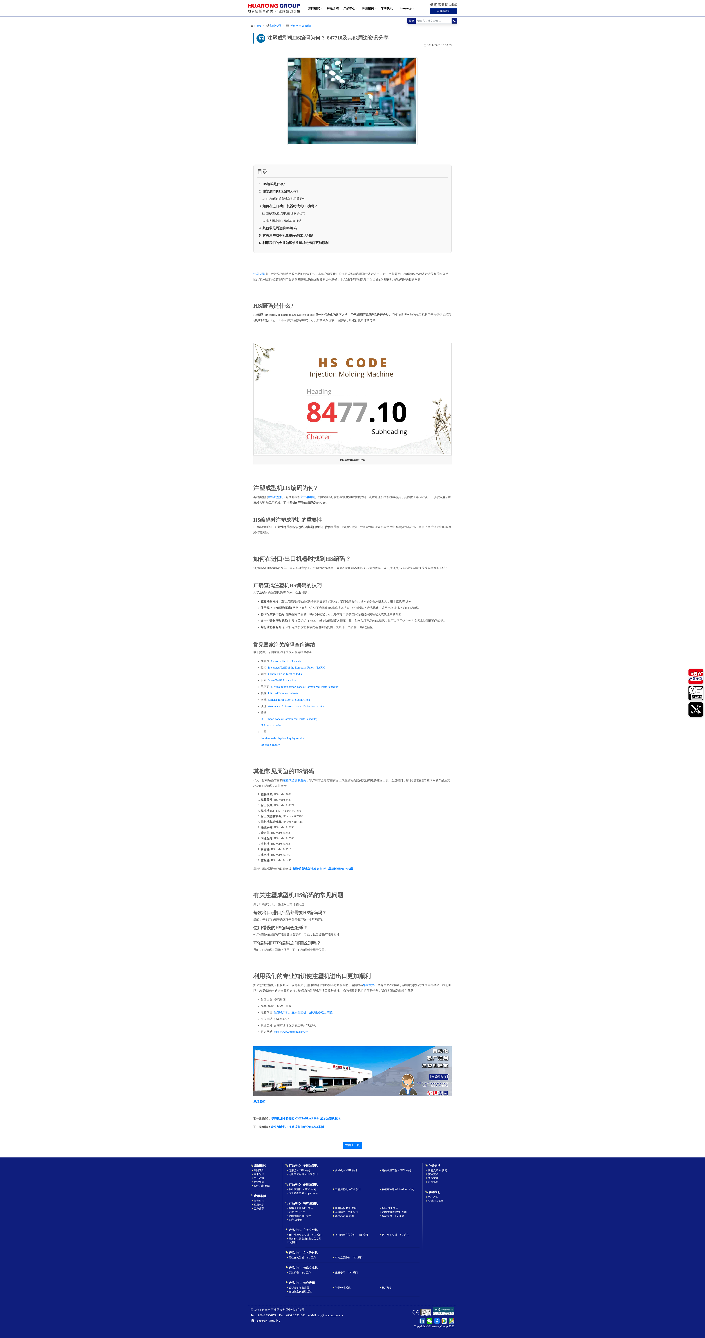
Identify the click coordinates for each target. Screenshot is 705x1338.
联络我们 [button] (444, 11)
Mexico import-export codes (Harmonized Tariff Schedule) (305, 686)
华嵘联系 (369, 985)
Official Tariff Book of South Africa (289, 699)
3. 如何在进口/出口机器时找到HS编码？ (288, 206)
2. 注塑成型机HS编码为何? (278, 191)
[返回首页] (274, 8)
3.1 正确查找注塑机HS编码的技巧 (283, 213)
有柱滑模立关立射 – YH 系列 (304, 1234)
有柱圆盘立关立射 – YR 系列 (351, 1234)
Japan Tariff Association (282, 680)
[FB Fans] (436, 1320)
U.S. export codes (271, 725)
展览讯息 (432, 1182)
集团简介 (258, 1170)
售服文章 (432, 1178)
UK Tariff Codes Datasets (283, 693)
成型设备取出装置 (321, 1012)
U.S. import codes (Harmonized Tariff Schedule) (289, 719)
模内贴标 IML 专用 (345, 1208)
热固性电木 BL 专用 (299, 1216)
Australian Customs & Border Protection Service (296, 706)
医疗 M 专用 (295, 1219)
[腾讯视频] (443, 1320)
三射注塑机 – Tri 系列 (347, 1189)
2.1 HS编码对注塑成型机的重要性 (283, 198)
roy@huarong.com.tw (331, 1315)
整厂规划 (386, 1287)
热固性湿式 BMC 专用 (394, 1212)
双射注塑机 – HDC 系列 (302, 1189)
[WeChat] (429, 1320)
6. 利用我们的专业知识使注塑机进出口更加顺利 (294, 243)
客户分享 (258, 1208)
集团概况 (314, 8)
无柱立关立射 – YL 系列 (395, 1234)
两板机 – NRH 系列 (345, 1170)
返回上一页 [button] (352, 1145)
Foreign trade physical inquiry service (282, 738)
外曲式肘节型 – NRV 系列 (396, 1170)
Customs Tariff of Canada (286, 661)
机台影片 (258, 1201)
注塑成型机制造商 (294, 780)
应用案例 (368, 8)
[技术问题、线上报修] (695, 709)
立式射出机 (307, 497)
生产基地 (258, 1178)
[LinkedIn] (422, 1320)
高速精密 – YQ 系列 (346, 1212)
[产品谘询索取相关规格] (695, 693)
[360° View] (695, 676)
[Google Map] (451, 1320)
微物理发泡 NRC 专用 (300, 1208)
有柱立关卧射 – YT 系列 (348, 1257)
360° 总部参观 (261, 1185)
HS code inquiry (270, 744)
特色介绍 (333, 8)
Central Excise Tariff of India (285, 674)
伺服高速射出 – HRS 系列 (303, 1174)
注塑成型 (259, 273)
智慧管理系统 (342, 1287)
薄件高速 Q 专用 (344, 1216)
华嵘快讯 (387, 8)
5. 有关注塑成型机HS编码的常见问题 (286, 235)
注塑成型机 (281, 1012)
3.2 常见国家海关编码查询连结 (281, 220)
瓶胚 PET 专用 (389, 1208)
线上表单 (432, 1197)
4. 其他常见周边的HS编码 (278, 228)
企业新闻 (258, 1182)
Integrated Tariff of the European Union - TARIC (296, 667)
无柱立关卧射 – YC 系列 (302, 1257)
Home (257, 25)
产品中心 (349, 8)
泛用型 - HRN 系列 (299, 1170)
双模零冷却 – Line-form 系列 (397, 1189)
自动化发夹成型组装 (300, 1291)
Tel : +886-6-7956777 (263, 1315)
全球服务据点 (435, 1201)
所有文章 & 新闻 (300, 25)
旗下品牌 (258, 1174)
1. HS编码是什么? (272, 184)
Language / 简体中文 (268, 1320)
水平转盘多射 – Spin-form (303, 1193)
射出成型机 (275, 497)
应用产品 (258, 1204)
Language (406, 8)
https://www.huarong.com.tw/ (291, 1031)
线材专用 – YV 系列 (392, 1216)
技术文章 (432, 1174)
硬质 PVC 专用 (296, 1212)
